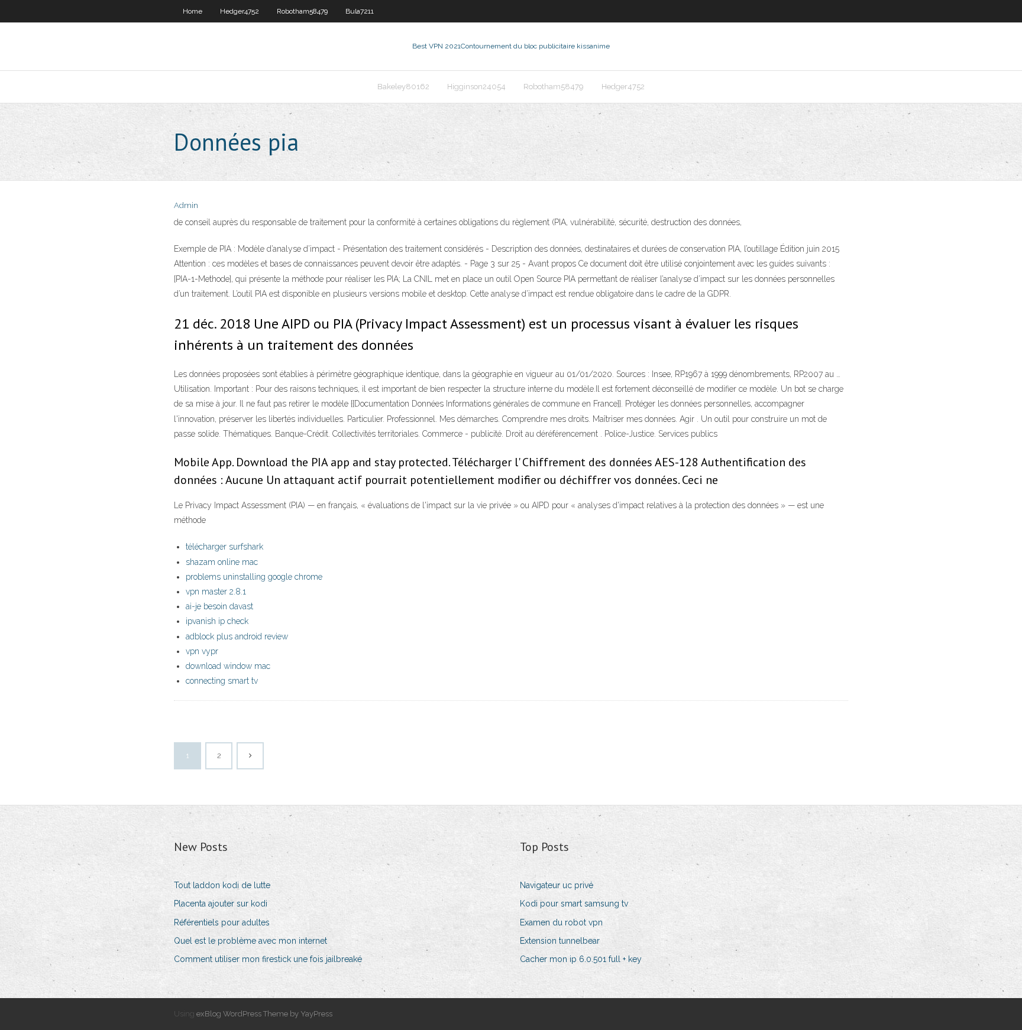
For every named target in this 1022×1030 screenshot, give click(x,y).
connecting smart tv (222, 680)
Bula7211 (359, 11)
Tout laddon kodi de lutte (222, 885)
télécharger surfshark (224, 546)
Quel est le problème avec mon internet (250, 940)
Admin (186, 205)
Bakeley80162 (403, 86)
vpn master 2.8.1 (216, 591)
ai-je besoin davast (219, 606)
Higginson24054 (476, 86)
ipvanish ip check (217, 621)
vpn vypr (202, 651)
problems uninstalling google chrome (254, 576)
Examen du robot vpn (561, 922)
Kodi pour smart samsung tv (574, 903)
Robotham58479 (302, 11)
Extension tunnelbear (560, 940)
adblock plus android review (237, 636)
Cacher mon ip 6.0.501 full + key (581, 959)
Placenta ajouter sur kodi (220, 903)
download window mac (228, 666)
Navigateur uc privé (556, 885)
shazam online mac (222, 562)
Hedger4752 (239, 11)
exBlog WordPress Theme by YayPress (264, 1013)
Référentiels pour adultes (222, 922)
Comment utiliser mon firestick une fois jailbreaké (268, 959)
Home (192, 11)
